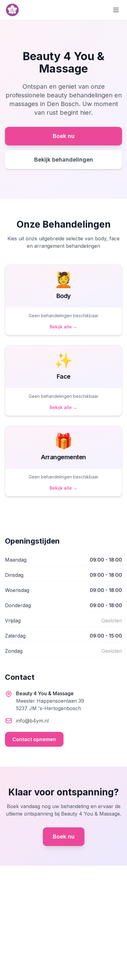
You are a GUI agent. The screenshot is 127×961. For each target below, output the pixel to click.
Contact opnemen (34, 739)
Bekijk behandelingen (63, 159)
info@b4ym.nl (32, 721)
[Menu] (116, 10)
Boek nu (64, 136)
